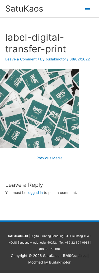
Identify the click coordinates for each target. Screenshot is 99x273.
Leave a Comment (21, 59)
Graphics (74, 256)
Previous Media (49, 158)
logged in (35, 192)
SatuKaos (24, 8)
